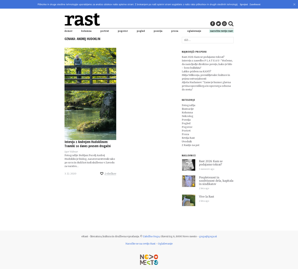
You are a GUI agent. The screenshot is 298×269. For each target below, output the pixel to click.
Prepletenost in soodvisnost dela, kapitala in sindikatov (216, 181)
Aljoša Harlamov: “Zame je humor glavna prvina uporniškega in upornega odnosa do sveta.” (206, 86)
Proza (174, 31)
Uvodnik (187, 141)
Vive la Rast (206, 196)
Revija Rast (188, 137)
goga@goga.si (208, 236)
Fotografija (188, 105)
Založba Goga (151, 236)
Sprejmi (244, 4)
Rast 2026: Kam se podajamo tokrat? (203, 56)
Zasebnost (255, 4)
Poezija (158, 31)
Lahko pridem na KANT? (196, 71)
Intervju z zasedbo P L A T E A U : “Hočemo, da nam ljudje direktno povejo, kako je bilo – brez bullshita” (207, 64)
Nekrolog (187, 116)
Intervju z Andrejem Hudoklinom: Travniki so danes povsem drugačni (87, 144)
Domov (68, 31)
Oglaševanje (194, 31)
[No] (294, 4)
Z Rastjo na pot (190, 145)
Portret (105, 31)
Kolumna (86, 31)
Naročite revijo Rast (221, 31)
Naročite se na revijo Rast (140, 243)
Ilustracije (188, 108)
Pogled (141, 31)
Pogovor (123, 31)
